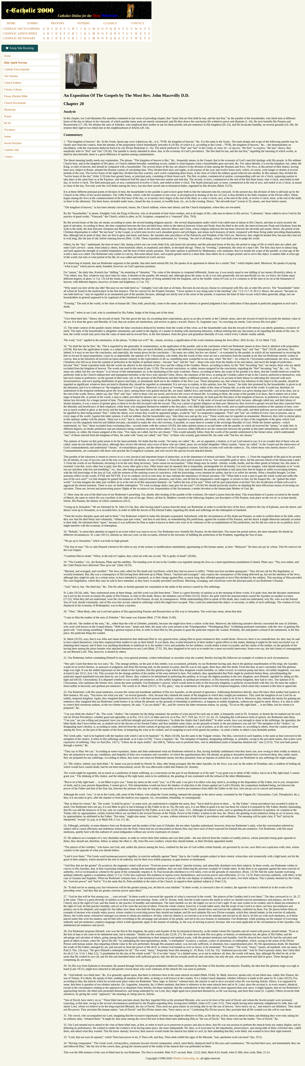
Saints (7, 136)
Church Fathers (12, 82)
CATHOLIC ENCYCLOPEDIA (21, 28)
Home (7, 55)
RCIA (7, 123)
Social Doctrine (12, 143)
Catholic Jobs (11, 149)
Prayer (7, 116)
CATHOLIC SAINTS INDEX (20, 33)
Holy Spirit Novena (15, 62)
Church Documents (15, 102)
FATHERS (83, 23)
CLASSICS (110, 23)
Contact (8, 156)
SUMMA (32, 23)
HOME (11, 23)
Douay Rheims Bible (16, 96)
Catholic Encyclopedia (16, 69)
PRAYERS (57, 23)
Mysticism (10, 109)
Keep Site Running (22, 48)
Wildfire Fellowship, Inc (186, 1058)
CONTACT (137, 23)
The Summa (11, 76)
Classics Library (13, 89)
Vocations (9, 129)
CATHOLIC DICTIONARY (19, 38)
